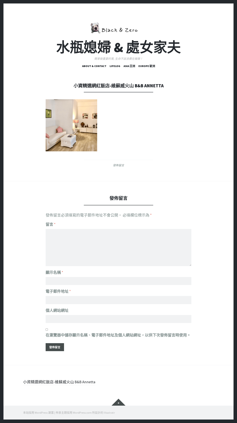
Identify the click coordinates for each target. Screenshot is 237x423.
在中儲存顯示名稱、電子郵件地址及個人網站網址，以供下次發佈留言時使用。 (118, 335)
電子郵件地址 (58, 291)
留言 (51, 224)
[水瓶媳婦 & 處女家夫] (118, 27)
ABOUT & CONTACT (94, 66)
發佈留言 (118, 165)
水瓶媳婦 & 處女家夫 (118, 47)
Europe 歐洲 (146, 66)
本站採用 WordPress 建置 (38, 412)
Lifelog (115, 66)
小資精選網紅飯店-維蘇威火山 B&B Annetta (59, 381)
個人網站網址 (57, 310)
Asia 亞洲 (129, 66)
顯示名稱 (54, 272)
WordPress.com (82, 412)
